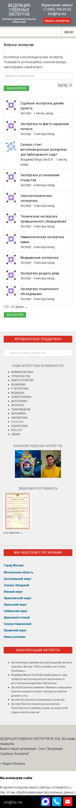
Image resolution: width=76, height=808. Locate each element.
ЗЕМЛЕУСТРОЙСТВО (22, 380)
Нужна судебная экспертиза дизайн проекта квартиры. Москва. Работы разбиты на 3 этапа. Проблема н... (41, 666)
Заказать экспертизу (57, 20)
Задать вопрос (16, 88)
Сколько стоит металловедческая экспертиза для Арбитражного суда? (43, 149)
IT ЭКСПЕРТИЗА (19, 388)
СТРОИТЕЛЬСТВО (20, 376)
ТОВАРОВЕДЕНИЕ (20, 409)
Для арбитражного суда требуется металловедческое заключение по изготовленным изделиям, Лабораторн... (39, 679)
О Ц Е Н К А (17, 421)
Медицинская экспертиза (39, 258)
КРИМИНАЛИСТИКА (22, 372)
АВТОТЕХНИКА (19, 401)
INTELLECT (17, 430)
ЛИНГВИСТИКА (19, 417)
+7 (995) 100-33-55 (57, 9)
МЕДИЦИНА (17, 393)
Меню (68, 32)
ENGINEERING (18, 384)
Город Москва (13, 565)
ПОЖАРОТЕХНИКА (21, 397)
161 (12, 307)
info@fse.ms (57, 14)
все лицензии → (13, 532)
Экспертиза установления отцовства (43, 699)
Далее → (21, 307)
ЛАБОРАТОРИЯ (19, 426)
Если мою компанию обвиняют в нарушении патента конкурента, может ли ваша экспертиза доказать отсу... (41, 691)
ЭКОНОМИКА (18, 413)
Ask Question (15, 314)
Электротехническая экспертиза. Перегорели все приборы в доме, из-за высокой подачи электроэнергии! (39, 708)
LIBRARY (15, 434)
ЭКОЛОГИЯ (17, 405)
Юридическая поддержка (38, 339)
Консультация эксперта (38, 650)
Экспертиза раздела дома (39, 273)
